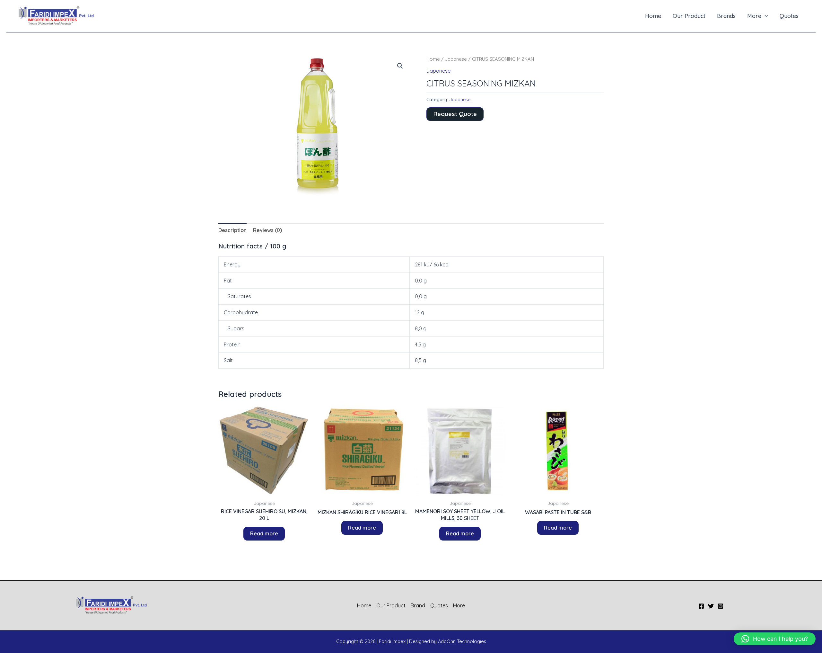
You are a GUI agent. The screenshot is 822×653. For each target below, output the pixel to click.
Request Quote (455, 114)
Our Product (689, 16)
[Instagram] (720, 606)
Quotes (789, 16)
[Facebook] (701, 606)
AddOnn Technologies (462, 641)
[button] (764, 16)
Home (653, 16)
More (754, 16)
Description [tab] (232, 230)
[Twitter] (711, 606)
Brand (418, 605)
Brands (726, 16)
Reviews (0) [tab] (267, 230)
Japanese (456, 59)
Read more (264, 533)
